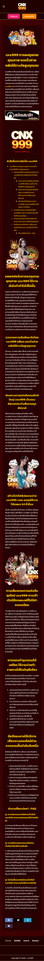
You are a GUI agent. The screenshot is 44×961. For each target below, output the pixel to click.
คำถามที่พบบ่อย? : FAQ (26, 233)
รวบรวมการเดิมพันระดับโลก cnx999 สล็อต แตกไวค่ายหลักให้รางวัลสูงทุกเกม (28, 184)
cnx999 (8, 86)
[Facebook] (9, 920)
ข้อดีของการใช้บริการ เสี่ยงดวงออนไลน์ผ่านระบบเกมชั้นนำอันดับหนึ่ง (26, 227)
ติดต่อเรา (35, 941)
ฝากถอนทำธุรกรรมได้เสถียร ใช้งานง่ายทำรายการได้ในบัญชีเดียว (26, 220)
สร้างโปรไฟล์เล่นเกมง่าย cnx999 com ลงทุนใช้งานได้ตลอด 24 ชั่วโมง (28, 204)
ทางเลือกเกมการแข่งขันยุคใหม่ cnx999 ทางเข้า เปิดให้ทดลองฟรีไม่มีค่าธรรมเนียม (26, 213)
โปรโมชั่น (17, 941)
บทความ (26, 941)
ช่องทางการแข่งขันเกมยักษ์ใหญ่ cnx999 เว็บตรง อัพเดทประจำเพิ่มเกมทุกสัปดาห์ (28, 194)
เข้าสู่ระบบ (13, 16)
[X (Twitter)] (18, 920)
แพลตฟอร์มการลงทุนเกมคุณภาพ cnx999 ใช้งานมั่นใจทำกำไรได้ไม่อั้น (26, 175)
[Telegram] (27, 920)
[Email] (9, 926)
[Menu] (4, 6)
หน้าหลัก (8, 941)
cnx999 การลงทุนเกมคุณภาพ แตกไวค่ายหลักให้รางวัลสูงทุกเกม (23, 168)
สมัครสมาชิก (29, 16)
